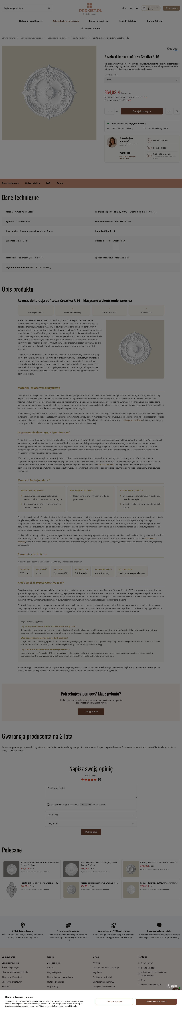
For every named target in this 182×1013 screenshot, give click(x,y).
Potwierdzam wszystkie (156, 1001)
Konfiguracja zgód (114, 1001)
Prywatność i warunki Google (65, 1006)
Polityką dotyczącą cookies (66, 1001)
